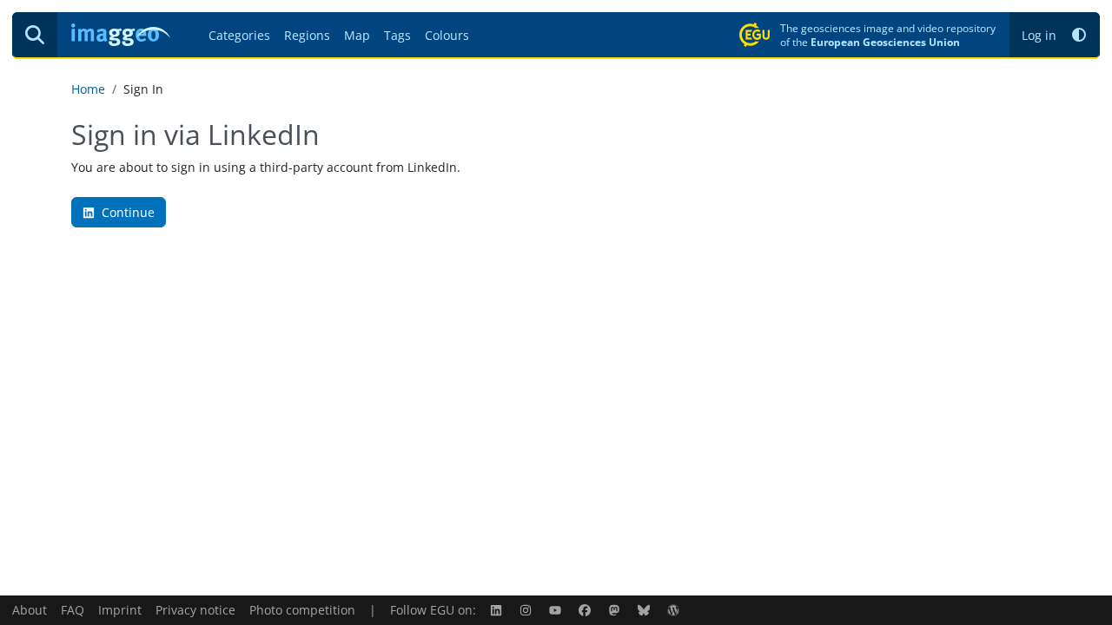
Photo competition (302, 610)
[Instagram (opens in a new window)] (527, 610)
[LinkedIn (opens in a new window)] (498, 610)
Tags (397, 35)
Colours (447, 35)
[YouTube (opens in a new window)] (557, 610)
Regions (307, 35)
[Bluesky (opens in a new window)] (645, 610)
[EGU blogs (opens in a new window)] (675, 610)
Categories (239, 35)
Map (357, 35)
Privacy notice (195, 610)
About (29, 610)
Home (88, 89)
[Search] (34, 34)
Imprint (120, 610)
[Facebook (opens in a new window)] (586, 610)
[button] (1079, 35)
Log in (1039, 35)
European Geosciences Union (885, 42)
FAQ (72, 610)
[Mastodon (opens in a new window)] (616, 610)
